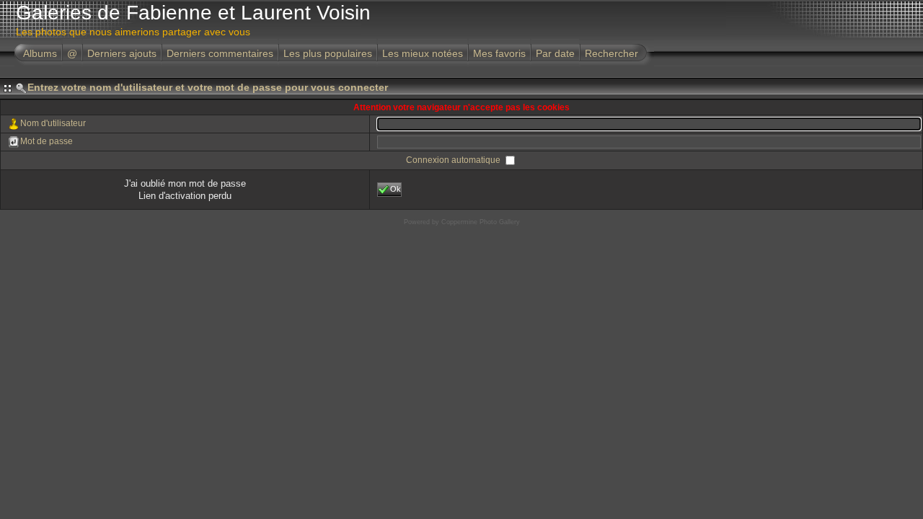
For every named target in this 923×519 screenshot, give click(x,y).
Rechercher (611, 53)
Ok (395, 189)
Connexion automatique (454, 160)
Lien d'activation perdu (184, 195)
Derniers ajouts (121, 53)
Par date (555, 53)
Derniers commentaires (220, 53)
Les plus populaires (327, 53)
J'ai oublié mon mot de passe (185, 183)
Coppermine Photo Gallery (480, 222)
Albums (40, 53)
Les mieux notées (422, 53)
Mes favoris (499, 53)
